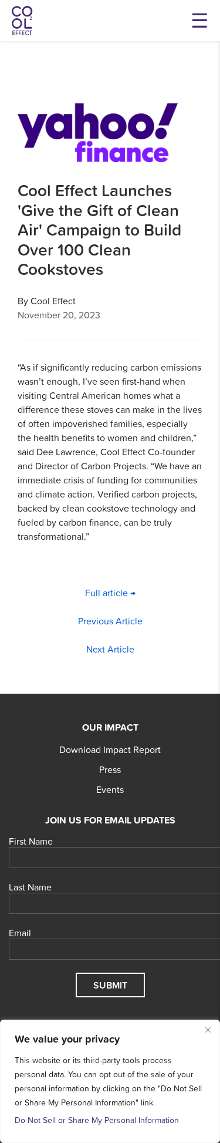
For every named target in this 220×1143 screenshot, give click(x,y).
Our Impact (110, 727)
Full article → (110, 593)
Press (110, 769)
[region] (110, 1081)
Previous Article (110, 621)
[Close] (208, 1030)
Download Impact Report (110, 749)
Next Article (110, 649)
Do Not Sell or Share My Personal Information (97, 1120)
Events (110, 789)
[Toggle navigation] (199, 20)
